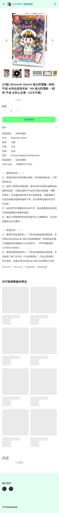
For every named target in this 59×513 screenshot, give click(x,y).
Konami (19, 267)
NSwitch (7, 267)
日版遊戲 (30, 267)
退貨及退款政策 (11, 507)
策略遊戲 (42, 267)
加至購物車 (28, 119)
